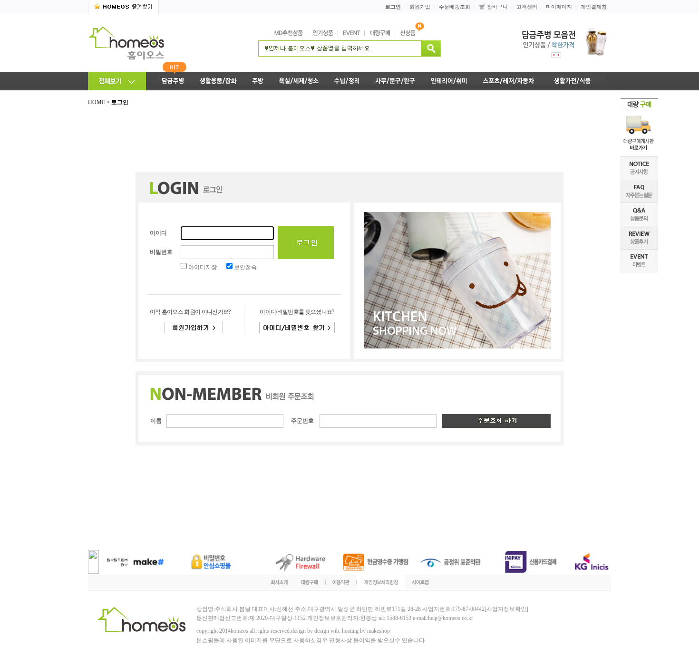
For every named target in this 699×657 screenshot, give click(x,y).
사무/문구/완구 (395, 81)
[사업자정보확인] (506, 609)
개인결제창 (594, 7)
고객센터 (526, 7)
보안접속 (245, 267)
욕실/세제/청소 (298, 81)
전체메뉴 (117, 81)
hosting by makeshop (366, 631)
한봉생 (368, 618)
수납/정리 (347, 81)
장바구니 (497, 7)
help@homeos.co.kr (450, 618)
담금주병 (169, 81)
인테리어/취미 (449, 81)
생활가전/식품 (577, 81)
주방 (257, 81)
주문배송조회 (454, 7)
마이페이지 (559, 7)
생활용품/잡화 (218, 81)
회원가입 (419, 7)
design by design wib (315, 631)
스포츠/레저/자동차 (509, 81)
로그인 (393, 7)
